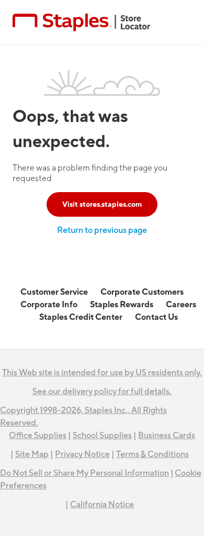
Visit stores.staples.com (102, 204)
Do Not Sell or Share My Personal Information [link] (84, 473)
